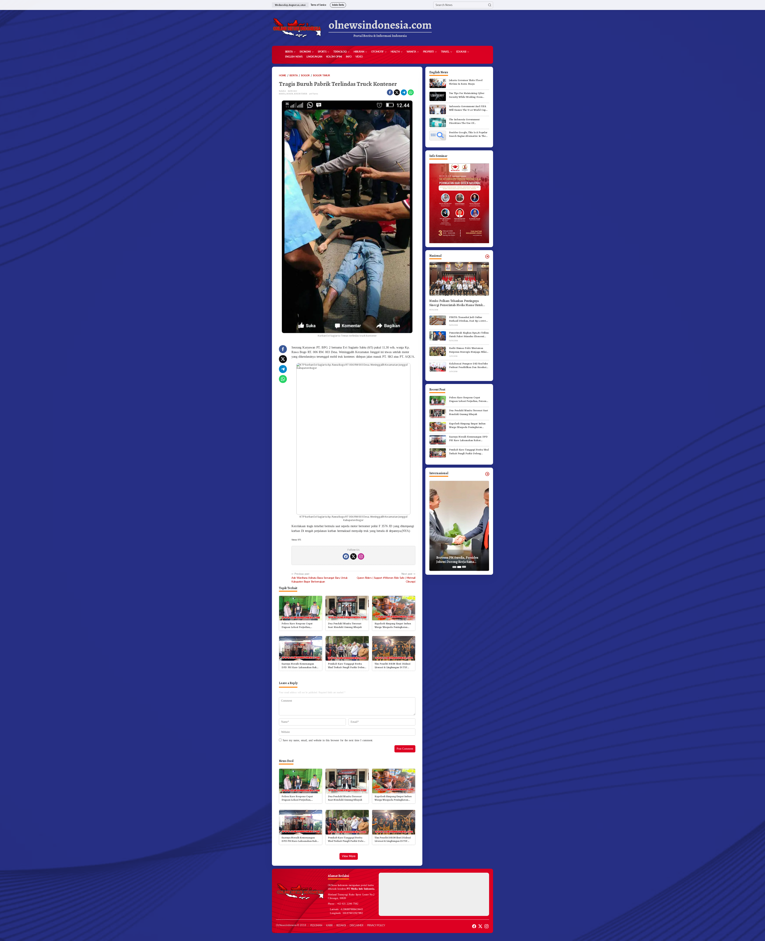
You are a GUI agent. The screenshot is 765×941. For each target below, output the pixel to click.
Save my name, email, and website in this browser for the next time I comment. (328, 740)
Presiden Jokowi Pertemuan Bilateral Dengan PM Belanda (456, 560)
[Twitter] (353, 556)
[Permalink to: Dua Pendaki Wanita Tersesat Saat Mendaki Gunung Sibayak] (347, 607)
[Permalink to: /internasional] (487, 474)
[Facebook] (346, 556)
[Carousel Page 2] (459, 567)
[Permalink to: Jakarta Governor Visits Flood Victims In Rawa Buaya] (437, 83)
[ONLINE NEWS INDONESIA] (297, 28)
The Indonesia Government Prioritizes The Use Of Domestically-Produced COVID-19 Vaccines (468, 121)
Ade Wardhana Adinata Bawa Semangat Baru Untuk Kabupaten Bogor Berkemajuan (319, 578)
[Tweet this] (397, 92)
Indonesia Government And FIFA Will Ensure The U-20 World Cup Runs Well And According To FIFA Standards (468, 108)
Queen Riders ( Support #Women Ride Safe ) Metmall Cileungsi (386, 578)
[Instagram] (361, 556)
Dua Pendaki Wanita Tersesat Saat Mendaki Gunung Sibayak (345, 625)
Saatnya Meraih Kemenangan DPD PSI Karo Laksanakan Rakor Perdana (300, 665)
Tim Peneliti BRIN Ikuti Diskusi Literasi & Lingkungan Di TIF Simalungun (392, 665)
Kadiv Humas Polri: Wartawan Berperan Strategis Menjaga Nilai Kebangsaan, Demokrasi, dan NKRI (469, 350)
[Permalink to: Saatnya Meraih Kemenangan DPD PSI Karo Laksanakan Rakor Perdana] (300, 647)
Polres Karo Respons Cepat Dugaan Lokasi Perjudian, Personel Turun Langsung (297, 625)
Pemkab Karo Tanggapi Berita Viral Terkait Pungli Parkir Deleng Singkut (347, 665)
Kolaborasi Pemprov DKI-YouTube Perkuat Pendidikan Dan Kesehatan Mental (469, 365)
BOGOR (289, 93)
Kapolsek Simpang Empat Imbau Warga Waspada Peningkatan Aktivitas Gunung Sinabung (393, 625)
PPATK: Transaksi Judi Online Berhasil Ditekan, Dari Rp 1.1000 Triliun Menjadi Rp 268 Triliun (467, 319)
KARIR (329, 925)
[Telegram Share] (404, 92)
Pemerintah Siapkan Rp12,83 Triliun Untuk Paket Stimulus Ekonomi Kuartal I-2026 (468, 334)
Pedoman (316, 925)
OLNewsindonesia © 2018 (291, 925)
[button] (489, 5)
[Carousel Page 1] (454, 567)
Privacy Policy (376, 925)
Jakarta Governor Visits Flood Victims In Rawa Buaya (466, 81)
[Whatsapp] (411, 92)
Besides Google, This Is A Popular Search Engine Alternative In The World (468, 134)
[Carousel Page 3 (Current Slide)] (464, 567)
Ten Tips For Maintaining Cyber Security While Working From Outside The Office (466, 95)
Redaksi (341, 925)
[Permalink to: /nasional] (487, 256)
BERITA (282, 93)
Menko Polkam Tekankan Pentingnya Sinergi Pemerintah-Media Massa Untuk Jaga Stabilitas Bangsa (456, 303)
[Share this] (390, 92)
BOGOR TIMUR (300, 93)
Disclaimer (356, 925)
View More (348, 856)
